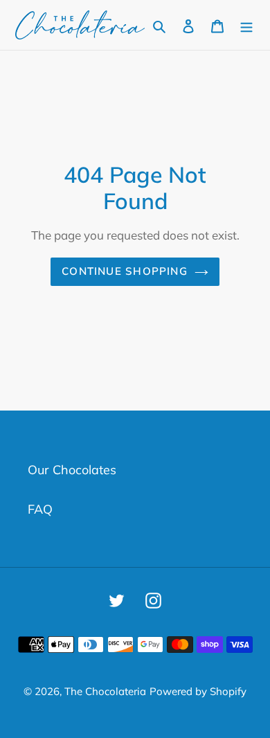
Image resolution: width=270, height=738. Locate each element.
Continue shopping (125, 271)
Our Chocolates (72, 470)
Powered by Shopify (198, 691)
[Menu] (246, 25)
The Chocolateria (105, 691)
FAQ (40, 509)
